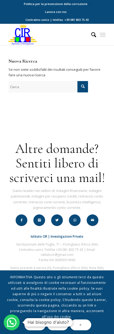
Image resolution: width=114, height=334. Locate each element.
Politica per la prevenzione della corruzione (55, 4)
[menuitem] (55, 4)
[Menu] (103, 34)
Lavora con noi (56, 12)
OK (35, 325)
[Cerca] (91, 34)
